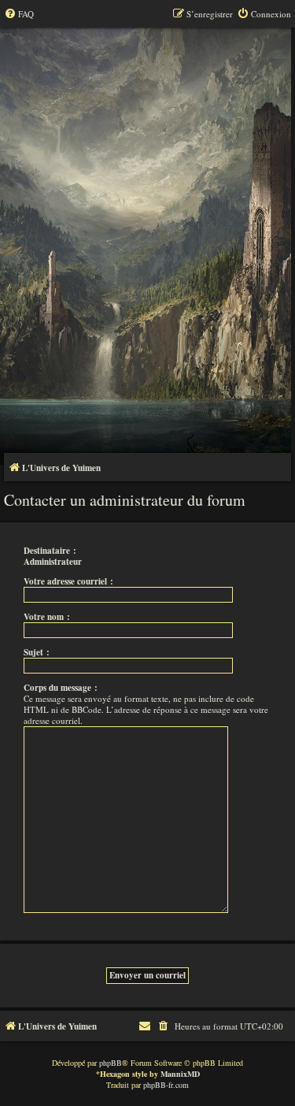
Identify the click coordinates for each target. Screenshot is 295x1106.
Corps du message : (61, 687)
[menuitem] (19, 14)
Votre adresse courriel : (68, 581)
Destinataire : (50, 550)
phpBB (110, 1062)
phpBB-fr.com (166, 1084)
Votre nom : (47, 617)
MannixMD (180, 1073)
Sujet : (37, 652)
